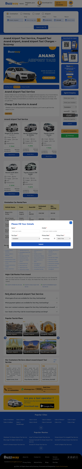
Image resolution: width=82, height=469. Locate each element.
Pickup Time (60, 235)
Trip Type (14, 235)
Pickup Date (46, 235)
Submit (41, 244)
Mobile (44, 228)
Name (13, 228)
